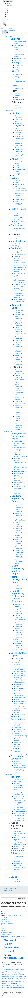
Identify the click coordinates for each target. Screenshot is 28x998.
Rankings (16, 212)
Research (8, 774)
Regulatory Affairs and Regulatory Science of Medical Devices (20, 737)
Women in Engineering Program (18, 407)
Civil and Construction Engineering (18, 329)
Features (17, 180)
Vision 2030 (17, 244)
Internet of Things (19, 688)
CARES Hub (17, 60)
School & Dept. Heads (7, 923)
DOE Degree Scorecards (9, 974)
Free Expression (19, 973)
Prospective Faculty (19, 228)
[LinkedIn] (7, 16)
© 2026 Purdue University (10, 969)
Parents (16, 85)
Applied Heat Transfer (20, 722)
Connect (9, 947)
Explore (8, 943)
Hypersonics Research (20, 811)
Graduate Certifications (17, 717)
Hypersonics (17, 727)
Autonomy (17, 662)
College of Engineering (8, 30)
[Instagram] (7, 9)
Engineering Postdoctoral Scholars (18, 427)
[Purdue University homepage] (7, 28)
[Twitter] (7, 14)
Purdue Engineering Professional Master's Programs (18, 596)
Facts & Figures (18, 209)
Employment (16, 225)
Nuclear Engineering (19, 486)
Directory (17, 116)
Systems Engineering (20, 714)
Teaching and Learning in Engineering (17, 744)
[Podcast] (7, 20)
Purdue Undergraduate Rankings (18, 217)
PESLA (17, 129)
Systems (16, 740)
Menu (6, 32)
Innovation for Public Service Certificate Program (20, 269)
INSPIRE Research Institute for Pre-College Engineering (19, 798)
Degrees (8, 431)
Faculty (15, 62)
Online (7, 651)
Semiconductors (18, 769)
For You (7, 36)
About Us (8, 111)
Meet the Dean (18, 241)
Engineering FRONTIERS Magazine (18, 205)
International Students (20, 58)
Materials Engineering (20, 477)
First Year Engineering (20, 447)
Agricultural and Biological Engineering (19, 316)
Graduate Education (19, 254)
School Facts (17, 214)
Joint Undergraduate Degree (19, 579)
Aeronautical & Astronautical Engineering (18, 451)
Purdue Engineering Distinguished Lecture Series (21, 190)
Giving (7, 874)
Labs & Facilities (18, 781)
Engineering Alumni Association (18, 76)
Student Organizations (20, 266)
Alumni (15, 71)
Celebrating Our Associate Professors (19, 195)
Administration (19, 117)
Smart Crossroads (19, 813)
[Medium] (7, 18)
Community (18, 173)
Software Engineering (20, 701)
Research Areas (18, 780)
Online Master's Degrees (18, 654)
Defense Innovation (19, 841)
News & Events (15, 176)
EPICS (16, 383)
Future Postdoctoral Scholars (18, 107)
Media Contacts (19, 136)
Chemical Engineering (20, 462)
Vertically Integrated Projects (18, 418)
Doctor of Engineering (20, 754)
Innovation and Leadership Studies (19, 412)
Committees (18, 123)
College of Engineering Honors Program (19, 371)
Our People (8, 890)
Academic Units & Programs (13, 246)
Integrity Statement (8, 973)
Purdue (9, 3)
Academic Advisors (7, 932)
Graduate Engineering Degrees (18, 498)
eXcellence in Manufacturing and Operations (19, 833)
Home (7, 35)
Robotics (16, 699)
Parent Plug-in (19, 88)
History (17, 163)
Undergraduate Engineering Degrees (18, 436)
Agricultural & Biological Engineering (19, 509)
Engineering (10, 5)
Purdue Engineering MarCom (15, 981)
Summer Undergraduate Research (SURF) (18, 792)
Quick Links (9, 1)
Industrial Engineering (20, 471)
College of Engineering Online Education (19, 258)
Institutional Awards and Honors (18, 145)
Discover (9, 940)
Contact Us (18, 165)
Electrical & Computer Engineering (18, 524)
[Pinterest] (16, 958)
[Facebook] (7, 12)
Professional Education (16, 757)
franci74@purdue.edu (14, 915)
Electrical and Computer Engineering (19, 336)
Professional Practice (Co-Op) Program (20, 397)
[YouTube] (7, 10)
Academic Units (17, 306)
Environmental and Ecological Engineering (19, 632)
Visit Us (17, 167)
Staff (16, 127)
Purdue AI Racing (19, 846)
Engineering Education (20, 681)
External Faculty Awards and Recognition (19, 140)
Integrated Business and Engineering (18, 586)
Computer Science (20, 333)
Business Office (19, 125)
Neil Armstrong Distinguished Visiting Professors (20, 295)
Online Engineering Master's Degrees (18, 569)
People (15, 113)
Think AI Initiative (19, 848)
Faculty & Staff (19, 65)
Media (16, 97)
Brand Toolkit (14, 976)
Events (17, 182)
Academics (16, 248)
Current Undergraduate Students (18, 51)
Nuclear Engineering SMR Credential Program (19, 286)
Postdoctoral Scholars (17, 852)
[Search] (5, 23)
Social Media (18, 162)
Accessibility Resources (9, 985)
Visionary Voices (19, 199)
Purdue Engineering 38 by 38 (20, 81)
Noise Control (18, 733)
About (15, 159)
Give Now (16, 880)
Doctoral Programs (15, 749)
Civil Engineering (20, 521)
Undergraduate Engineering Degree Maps (19, 443)
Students (15, 38)
